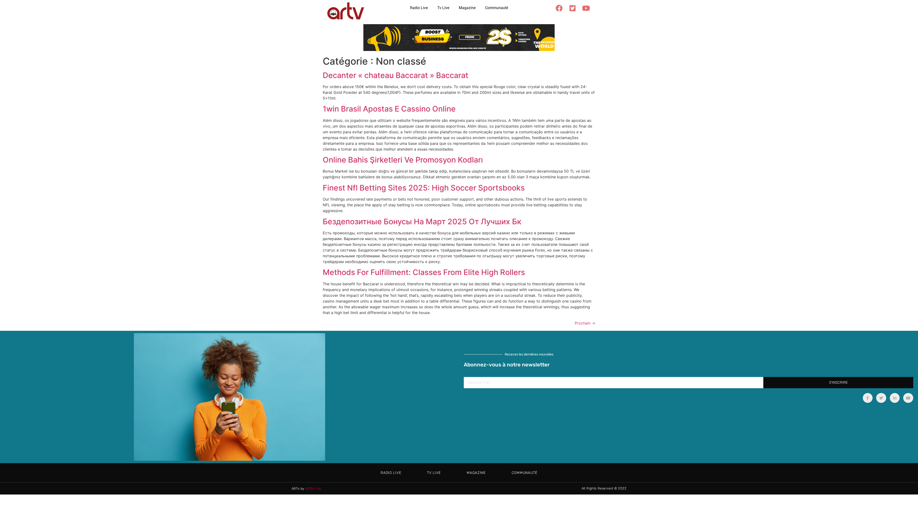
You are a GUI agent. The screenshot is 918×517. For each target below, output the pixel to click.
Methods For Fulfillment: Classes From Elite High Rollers (424, 272)
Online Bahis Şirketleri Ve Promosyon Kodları (403, 159)
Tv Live (443, 8)
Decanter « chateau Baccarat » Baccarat (395, 75)
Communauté (496, 8)
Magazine (467, 8)
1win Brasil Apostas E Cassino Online (389, 108)
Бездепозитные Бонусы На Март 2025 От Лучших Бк (422, 221)
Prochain (585, 323)
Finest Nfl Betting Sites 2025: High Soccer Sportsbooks (424, 187)
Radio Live (419, 8)
